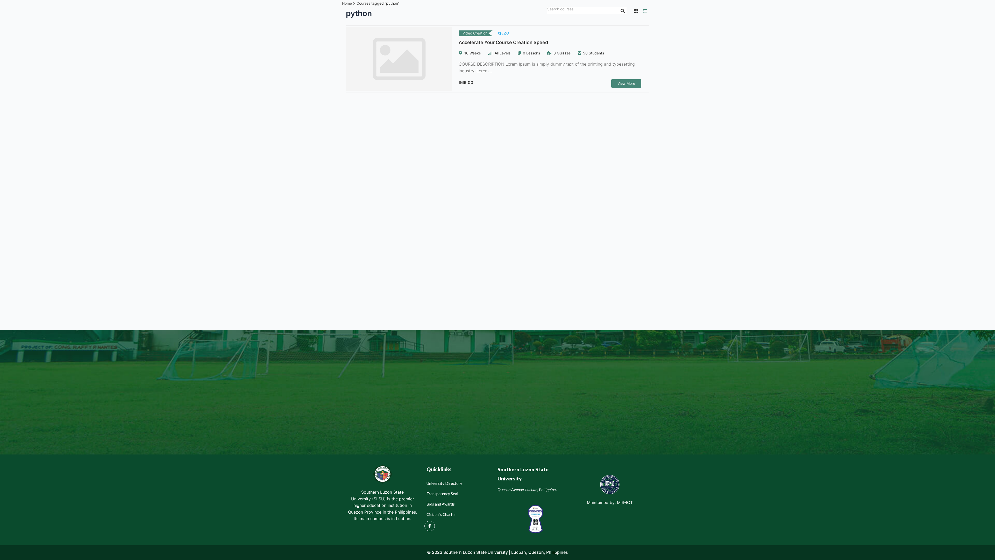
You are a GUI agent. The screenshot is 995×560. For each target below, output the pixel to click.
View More (626, 83)
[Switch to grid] (636, 11)
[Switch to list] (645, 11)
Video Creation (475, 33)
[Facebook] (429, 526)
